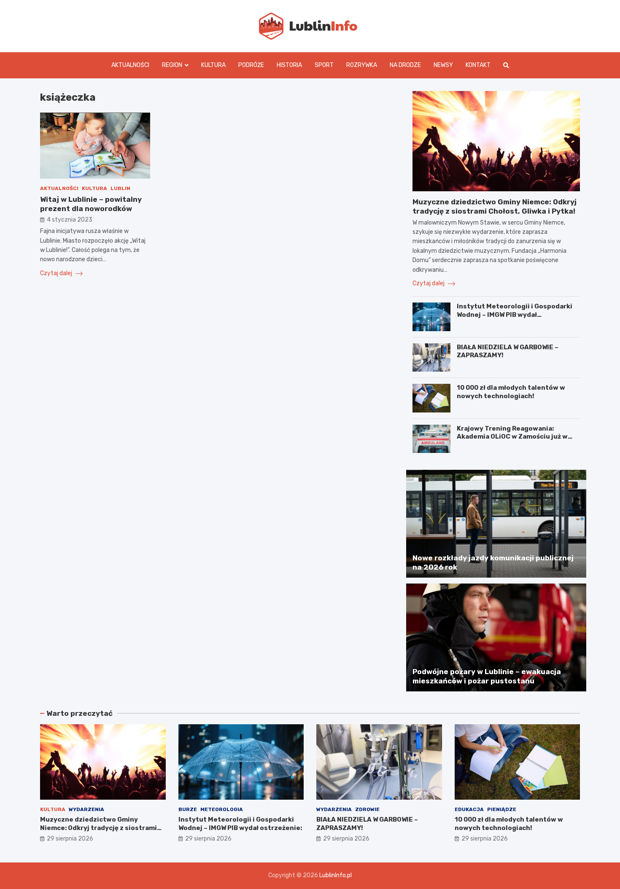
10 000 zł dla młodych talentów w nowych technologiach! (511, 392)
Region (172, 65)
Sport (324, 65)
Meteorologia (221, 809)
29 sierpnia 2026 (70, 838)
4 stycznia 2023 (69, 220)
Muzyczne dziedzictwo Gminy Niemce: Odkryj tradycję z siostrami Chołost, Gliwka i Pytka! (98, 828)
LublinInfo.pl (335, 875)
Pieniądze (501, 809)
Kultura (213, 65)
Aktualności (130, 65)
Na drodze (405, 65)
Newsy (443, 65)
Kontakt (478, 65)
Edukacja (469, 809)
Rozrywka (361, 65)
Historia (289, 65)
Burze (187, 809)
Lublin (120, 188)
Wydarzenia (86, 809)
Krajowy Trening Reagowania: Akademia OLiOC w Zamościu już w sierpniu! (512, 437)
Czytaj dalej (56, 273)
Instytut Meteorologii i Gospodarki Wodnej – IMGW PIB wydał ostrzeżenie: (514, 315)
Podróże (251, 65)
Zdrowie (367, 809)
